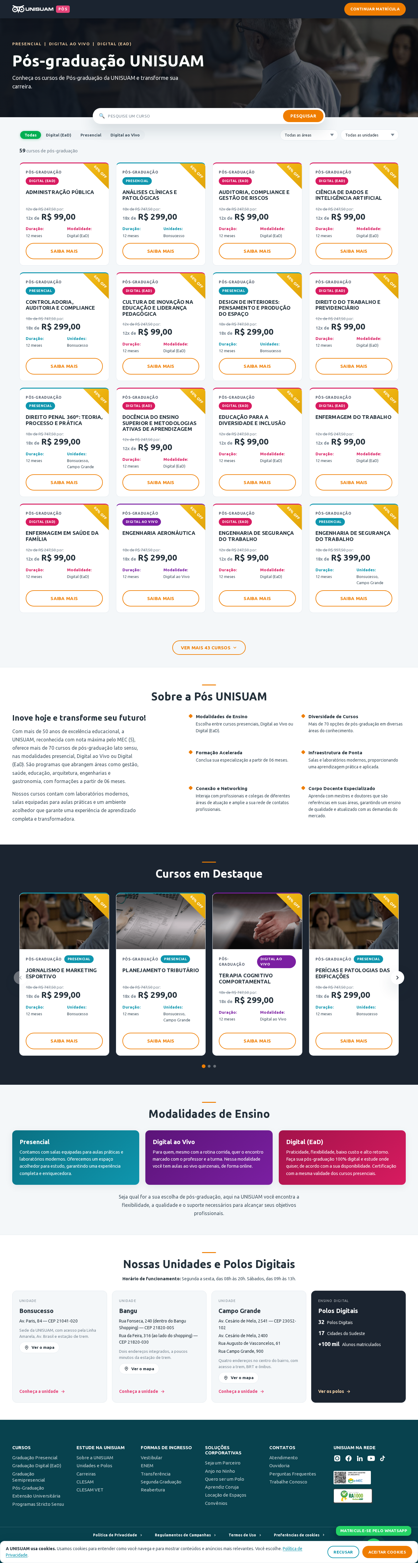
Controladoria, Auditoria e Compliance (60, 305)
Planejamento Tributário (160, 970)
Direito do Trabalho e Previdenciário (348, 305)
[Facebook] (348, 1459)
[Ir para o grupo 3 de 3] (214, 1066)
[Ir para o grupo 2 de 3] (209, 1066)
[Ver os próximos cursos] (397, 977)
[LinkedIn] (360, 1459)
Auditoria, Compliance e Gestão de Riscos (254, 195)
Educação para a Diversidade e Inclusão (252, 420)
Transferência (155, 1473)
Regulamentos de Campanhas (183, 1535)
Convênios (216, 1503)
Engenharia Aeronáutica (158, 533)
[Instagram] (337, 1459)
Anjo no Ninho (220, 1471)
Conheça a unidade (42, 1391)
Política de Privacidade (115, 1535)
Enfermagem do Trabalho (353, 417)
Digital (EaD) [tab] (58, 135)
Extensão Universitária (36, 1495)
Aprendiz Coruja (222, 1487)
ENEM (147, 1465)
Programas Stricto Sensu (38, 1504)
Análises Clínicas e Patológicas (149, 195)
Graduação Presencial (35, 1457)
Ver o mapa (43, 1347)
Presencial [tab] (90, 135)
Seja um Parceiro (223, 1462)
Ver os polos (334, 1391)
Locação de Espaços (225, 1495)
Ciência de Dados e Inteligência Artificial (348, 195)
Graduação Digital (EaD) (36, 1465)
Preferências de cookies (296, 1535)
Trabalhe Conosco (288, 1481)
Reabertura (153, 1489)
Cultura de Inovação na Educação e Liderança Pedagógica (157, 308)
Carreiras (86, 1473)
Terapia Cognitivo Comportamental (246, 978)
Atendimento (283, 1457)
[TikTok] (382, 1459)
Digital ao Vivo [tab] (125, 135)
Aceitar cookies (387, 1552)
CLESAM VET (90, 1489)
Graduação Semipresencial (28, 1477)
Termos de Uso (242, 1535)
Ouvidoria (279, 1465)
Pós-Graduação (28, 1487)
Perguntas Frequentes (292, 1473)
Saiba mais (64, 251)
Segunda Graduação (161, 1481)
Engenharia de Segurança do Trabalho (256, 536)
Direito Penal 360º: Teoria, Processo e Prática (64, 420)
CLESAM (85, 1481)
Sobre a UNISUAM (95, 1457)
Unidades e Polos (94, 1465)
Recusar (343, 1552)
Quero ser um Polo (224, 1479)
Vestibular (151, 1457)
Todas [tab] (30, 135)
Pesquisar (303, 116)
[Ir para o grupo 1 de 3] (203, 1066)
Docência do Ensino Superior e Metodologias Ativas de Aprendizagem (159, 423)
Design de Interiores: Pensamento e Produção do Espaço (254, 308)
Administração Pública (60, 192)
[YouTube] (371, 1459)
